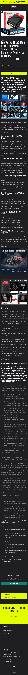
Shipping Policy (6, 636)
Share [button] (3, 569)
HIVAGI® (15, 672)
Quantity (2, 62)
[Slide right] (16, 38)
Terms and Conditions (7, 639)
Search (4, 644)
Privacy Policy (6, 633)
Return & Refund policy (8, 630)
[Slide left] (11, 38)
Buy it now (14, 73)
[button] (1, 6)
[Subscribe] (23, 620)
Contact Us (5, 642)
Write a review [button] (14, 583)
